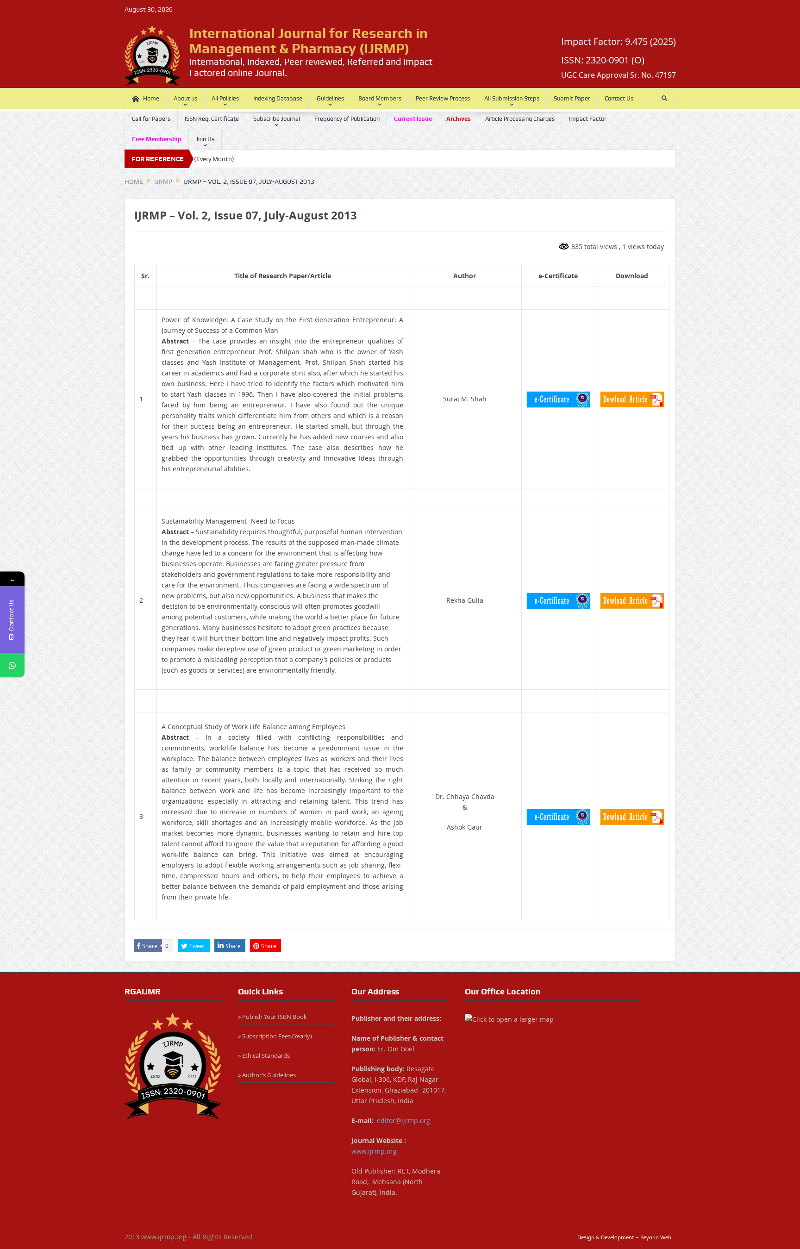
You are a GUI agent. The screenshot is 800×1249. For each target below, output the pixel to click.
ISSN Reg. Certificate (212, 118)
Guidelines (330, 98)
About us (185, 98)
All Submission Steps (511, 98)
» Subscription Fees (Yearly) (275, 1036)
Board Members (379, 98)
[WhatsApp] (12, 665)
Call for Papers (151, 118)
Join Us (205, 139)
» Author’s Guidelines (267, 1075)
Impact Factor (587, 118)
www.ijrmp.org (374, 1151)
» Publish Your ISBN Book (272, 1016)
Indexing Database (277, 98)
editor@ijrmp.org (403, 1120)
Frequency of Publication (347, 118)
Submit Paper (572, 98)
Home (151, 98)
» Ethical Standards (264, 1055)
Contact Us (619, 98)
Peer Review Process (443, 98)
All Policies (225, 98)
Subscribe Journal (276, 118)
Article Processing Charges (520, 118)
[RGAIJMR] (173, 1066)
